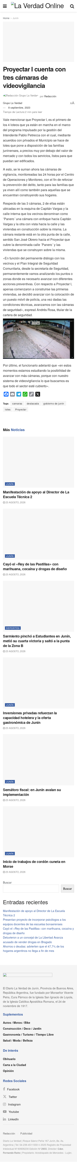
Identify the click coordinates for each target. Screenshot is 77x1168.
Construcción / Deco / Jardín (22, 1028)
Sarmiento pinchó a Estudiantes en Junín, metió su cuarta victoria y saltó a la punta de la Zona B (37, 641)
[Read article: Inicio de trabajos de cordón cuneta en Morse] (38, 831)
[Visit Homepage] (38, 6)
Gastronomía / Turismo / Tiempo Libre (28, 1034)
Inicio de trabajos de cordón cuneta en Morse (34, 864)
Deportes (13, 628)
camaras (17, 403)
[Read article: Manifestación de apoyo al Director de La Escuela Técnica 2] (38, 462)
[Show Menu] (5, 6)
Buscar (7, 882)
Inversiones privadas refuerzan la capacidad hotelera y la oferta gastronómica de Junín (30, 717)
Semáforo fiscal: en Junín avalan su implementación (32, 792)
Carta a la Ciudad (14, 1065)
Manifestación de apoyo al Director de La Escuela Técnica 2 (36, 494)
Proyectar (20, 409)
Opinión (8, 1071)
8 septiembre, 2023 (19, 107)
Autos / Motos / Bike (16, 1023)
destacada (33, 403)
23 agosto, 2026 (15, 502)
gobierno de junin (53, 403)
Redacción (9, 1133)
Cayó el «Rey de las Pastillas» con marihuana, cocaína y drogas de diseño (35, 566)
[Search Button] (72, 6)
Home (6, 18)
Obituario (9, 1059)
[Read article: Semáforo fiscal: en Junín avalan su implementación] (38, 759)
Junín (16, 18)
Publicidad (26, 1133)
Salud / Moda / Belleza (18, 1040)
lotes (8, 409)
